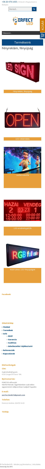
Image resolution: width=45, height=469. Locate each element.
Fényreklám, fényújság (22, 91)
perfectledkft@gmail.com (13, 395)
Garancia (12, 339)
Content (42, 29)
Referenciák (8, 350)
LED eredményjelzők (23, 228)
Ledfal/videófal (22, 175)
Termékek (8, 330)
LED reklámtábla (23, 139)
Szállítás (12, 343)
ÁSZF (10, 336)
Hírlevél (21, 2)
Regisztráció (31, 2)
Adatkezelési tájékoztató (20, 346)
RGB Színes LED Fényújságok (22, 269)
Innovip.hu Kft (6, 466)
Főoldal (6, 327)
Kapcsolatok (9, 353)
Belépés (5, 5)
